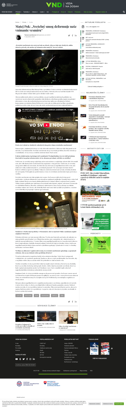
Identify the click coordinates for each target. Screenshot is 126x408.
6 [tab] (106, 356)
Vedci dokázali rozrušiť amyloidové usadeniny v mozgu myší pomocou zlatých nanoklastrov (99, 117)
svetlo (54, 295)
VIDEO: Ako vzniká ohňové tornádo (45, 324)
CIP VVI (42, 355)
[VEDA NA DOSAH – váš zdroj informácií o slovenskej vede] (62, 5)
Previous (87, 348)
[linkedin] (76, 35)
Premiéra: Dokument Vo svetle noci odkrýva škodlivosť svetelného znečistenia (25, 326)
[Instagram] (30, 359)
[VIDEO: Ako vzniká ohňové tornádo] (46, 316)
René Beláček (101, 122)
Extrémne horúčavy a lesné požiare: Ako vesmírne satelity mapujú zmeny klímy (99, 128)
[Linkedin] (34, 359)
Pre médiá (18, 348)
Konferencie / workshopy (71, 362)
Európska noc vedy (69, 357)
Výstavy (66, 350)
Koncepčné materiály (45, 357)
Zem (62, 295)
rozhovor (45, 295)
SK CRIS (42, 352)
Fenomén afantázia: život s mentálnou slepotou (97, 97)
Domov (17, 22)
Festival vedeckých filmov (71, 348)
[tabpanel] (94, 348)
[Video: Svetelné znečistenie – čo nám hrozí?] (68, 318)
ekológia (28, 295)
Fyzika (31, 22)
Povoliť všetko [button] (119, 403)
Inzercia (17, 350)
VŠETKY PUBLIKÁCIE (100, 358)
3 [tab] (98, 356)
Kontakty (17, 345)
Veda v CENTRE (68, 343)
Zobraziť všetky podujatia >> (95, 86)
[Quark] (94, 348)
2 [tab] (96, 356)
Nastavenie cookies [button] (94, 403)
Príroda (24, 22)
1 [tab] (93, 356)
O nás (17, 343)
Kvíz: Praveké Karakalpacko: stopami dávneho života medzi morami (99, 106)
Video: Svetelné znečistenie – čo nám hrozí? (68, 327)
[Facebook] (27, 359)
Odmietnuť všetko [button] (108, 403)
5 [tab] (103, 356)
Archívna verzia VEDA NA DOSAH (25, 365)
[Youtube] (16, 359)
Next (112, 348)
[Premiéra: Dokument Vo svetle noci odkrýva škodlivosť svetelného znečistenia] (25, 317)
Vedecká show (68, 359)
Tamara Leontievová (30, 35)
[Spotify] (20, 359)
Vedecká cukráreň (69, 345)
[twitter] (69, 35)
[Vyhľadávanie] (124, 12)
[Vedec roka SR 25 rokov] (105, 348)
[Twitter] (24, 359)
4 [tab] (101, 356)
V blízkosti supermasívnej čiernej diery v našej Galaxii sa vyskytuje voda (99, 138)
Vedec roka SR (68, 352)
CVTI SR (19, 295)
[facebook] (72, 35)
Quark (41, 350)
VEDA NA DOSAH (51, 327)
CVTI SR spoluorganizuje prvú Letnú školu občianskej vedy (93, 206)
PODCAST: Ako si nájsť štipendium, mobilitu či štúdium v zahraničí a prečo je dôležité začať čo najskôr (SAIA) (95, 176)
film (36, 295)
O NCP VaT (43, 343)
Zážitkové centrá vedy (46, 348)
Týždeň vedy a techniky (70, 355)
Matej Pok (27, 329)
